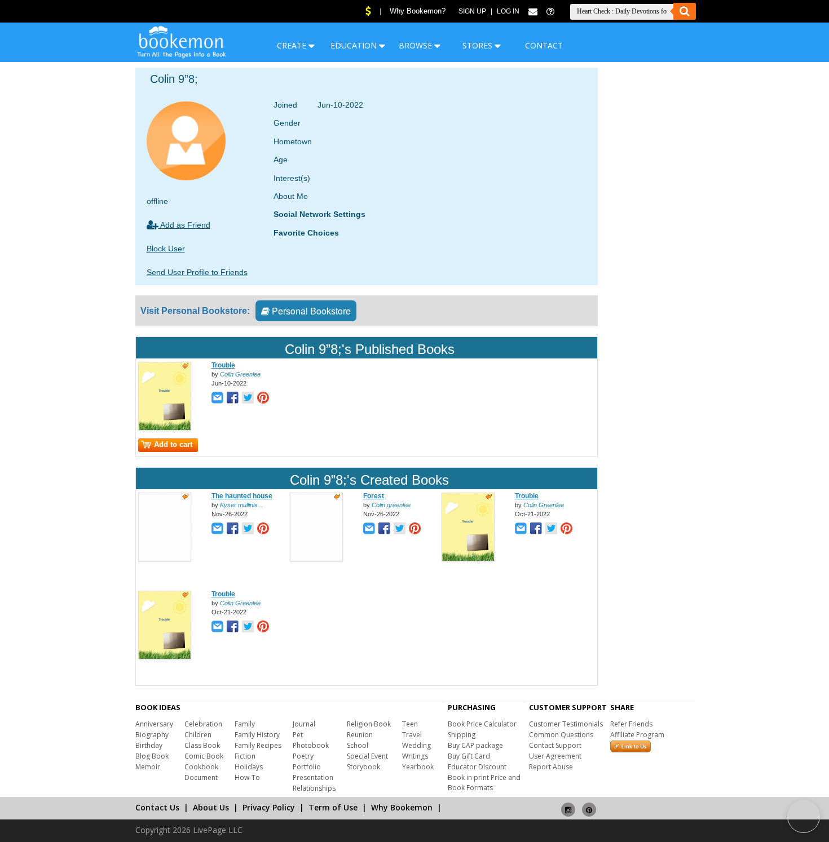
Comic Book (203, 756)
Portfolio (307, 767)
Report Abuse (551, 767)
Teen (410, 724)
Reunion (360, 734)
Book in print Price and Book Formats (484, 782)
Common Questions (561, 734)
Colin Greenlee (240, 374)
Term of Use (333, 807)
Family (245, 724)
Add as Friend (184, 224)
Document (201, 777)
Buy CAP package (475, 745)
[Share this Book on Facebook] (233, 399)
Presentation (313, 777)
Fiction (245, 756)
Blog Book (152, 756)
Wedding (416, 745)
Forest (373, 496)
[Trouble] (164, 428)
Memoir (147, 767)
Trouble (223, 365)
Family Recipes (258, 745)
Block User (166, 248)
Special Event (367, 756)
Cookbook (201, 767)
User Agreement (555, 756)
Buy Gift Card (469, 756)
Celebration (203, 724)
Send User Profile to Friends (197, 272)
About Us (211, 807)
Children (197, 734)
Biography (152, 734)
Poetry (303, 756)
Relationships (314, 788)
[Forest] (316, 559)
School (357, 745)
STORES (478, 45)
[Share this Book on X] (248, 399)
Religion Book (369, 724)
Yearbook (418, 767)
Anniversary (154, 724)
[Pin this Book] (263, 399)
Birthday (148, 745)
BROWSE (416, 45)
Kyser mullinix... (241, 505)
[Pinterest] (589, 805)
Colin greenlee (391, 505)
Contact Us (157, 807)
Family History (257, 734)
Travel (412, 734)
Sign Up (472, 11)
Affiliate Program (637, 734)
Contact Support (555, 745)
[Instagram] (568, 805)
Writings (415, 756)
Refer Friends (631, 724)
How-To (247, 777)
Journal (304, 724)
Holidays (249, 767)
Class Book (202, 745)
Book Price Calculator (482, 724)
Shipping (461, 734)
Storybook (363, 767)
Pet (298, 734)
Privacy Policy (268, 807)
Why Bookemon (402, 807)
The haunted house (241, 496)
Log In (508, 11)
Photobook (311, 745)
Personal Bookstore (310, 310)
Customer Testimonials (566, 724)
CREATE (292, 45)
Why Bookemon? (418, 11)
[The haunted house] (164, 559)
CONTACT (544, 45)
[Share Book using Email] (217, 399)
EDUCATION (354, 45)
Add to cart (173, 444)
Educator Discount (477, 767)
